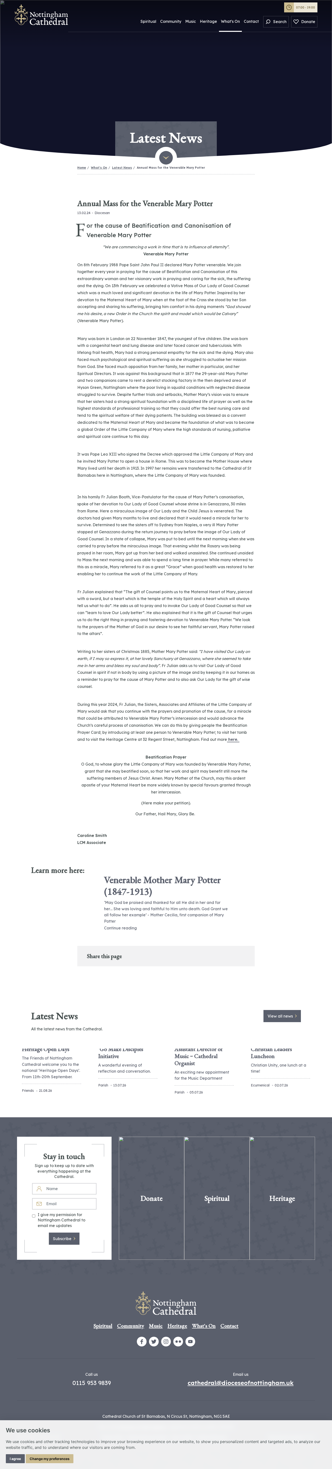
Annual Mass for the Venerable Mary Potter (171, 167)
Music (190, 21)
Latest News (122, 167)
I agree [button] (15, 1459)
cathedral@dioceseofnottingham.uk (241, 1382)
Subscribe (62, 1238)
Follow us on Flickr (178, 1341)
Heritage (208, 21)
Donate (308, 21)
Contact (251, 21)
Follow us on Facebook (142, 1341)
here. (233, 739)
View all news (280, 1016)
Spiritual (148, 21)
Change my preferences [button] (50, 1459)
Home (81, 167)
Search (280, 21)
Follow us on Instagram (166, 1341)
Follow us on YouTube (190, 1341)
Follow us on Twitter (154, 1341)
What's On (230, 21)
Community (170, 21)
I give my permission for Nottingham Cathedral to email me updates (61, 1220)
